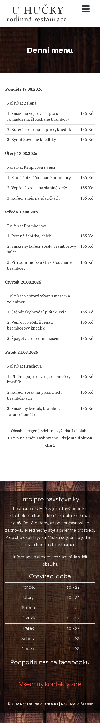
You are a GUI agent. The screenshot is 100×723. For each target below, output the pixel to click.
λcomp (87, 704)
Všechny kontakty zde (50, 684)
